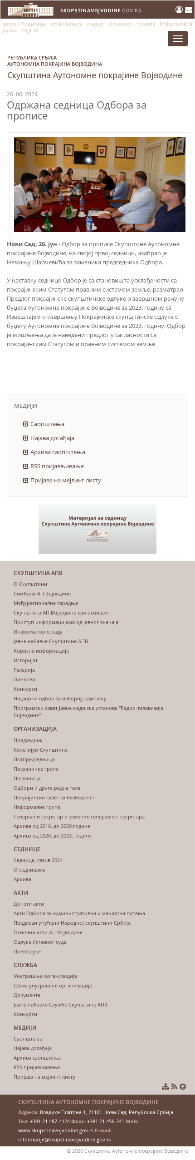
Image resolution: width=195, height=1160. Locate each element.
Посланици (27, 778)
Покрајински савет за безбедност (54, 797)
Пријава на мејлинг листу (65, 480)
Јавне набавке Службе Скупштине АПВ (60, 1004)
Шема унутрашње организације (53, 985)
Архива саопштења (57, 452)
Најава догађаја (52, 438)
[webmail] (188, 9)
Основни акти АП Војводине (48, 932)
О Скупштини (30, 583)
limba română (176, 23)
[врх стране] (183, 1086)
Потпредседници (34, 759)
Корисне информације (41, 650)
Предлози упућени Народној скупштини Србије (72, 922)
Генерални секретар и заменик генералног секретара (79, 816)
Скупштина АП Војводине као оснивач (61, 612)
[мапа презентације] (165, 1086)
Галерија (24, 669)
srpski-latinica (66, 23)
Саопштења (47, 424)
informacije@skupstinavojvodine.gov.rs (64, 1139)
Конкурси (25, 688)
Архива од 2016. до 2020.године (52, 826)
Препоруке (27, 951)
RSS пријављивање (57, 466)
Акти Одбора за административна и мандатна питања (79, 913)
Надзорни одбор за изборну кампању (60, 698)
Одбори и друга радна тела (47, 787)
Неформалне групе (37, 806)
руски (10, 30)
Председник (28, 740)
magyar (95, 23)
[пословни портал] (180, 9)
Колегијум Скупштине (41, 749)
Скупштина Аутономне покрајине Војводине (94, 67)
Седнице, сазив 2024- (39, 860)
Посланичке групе (36, 768)
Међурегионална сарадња (46, 603)
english (29, 30)
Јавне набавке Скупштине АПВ (51, 641)
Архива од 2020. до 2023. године (53, 835)
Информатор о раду (38, 631)
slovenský (120, 23)
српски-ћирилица (24, 23)
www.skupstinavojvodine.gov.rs (55, 1130)
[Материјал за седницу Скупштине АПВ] (97, 529)
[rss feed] (174, 1086)
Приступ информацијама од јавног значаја (66, 622)
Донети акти (29, 903)
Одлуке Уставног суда (40, 941)
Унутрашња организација (45, 975)
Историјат (26, 660)
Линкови (24, 679)
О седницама (29, 869)
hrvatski (145, 23)
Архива (22, 879)
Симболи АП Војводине (42, 593)
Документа (27, 994)
